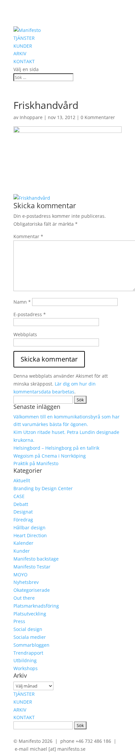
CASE (19, 496)
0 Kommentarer (98, 117)
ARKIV (19, 53)
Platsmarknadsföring (36, 606)
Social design (27, 629)
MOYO (20, 574)
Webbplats (25, 334)
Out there (24, 598)
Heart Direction (30, 535)
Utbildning (25, 660)
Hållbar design (29, 527)
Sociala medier (29, 637)
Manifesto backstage (36, 559)
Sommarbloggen (31, 645)
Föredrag (23, 519)
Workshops (25, 668)
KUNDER (22, 46)
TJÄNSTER (24, 38)
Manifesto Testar (31, 567)
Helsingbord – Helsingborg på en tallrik (56, 448)
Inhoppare (31, 117)
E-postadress (29, 314)
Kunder (21, 551)
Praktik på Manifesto (35, 463)
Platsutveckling (29, 614)
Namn (22, 302)
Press (19, 621)
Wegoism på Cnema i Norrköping (49, 456)
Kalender (23, 543)
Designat (23, 512)
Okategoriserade (31, 590)
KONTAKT (24, 61)
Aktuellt (21, 480)
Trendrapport (28, 653)
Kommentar (28, 236)
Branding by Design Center (43, 488)
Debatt (20, 504)
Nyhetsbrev (26, 582)
